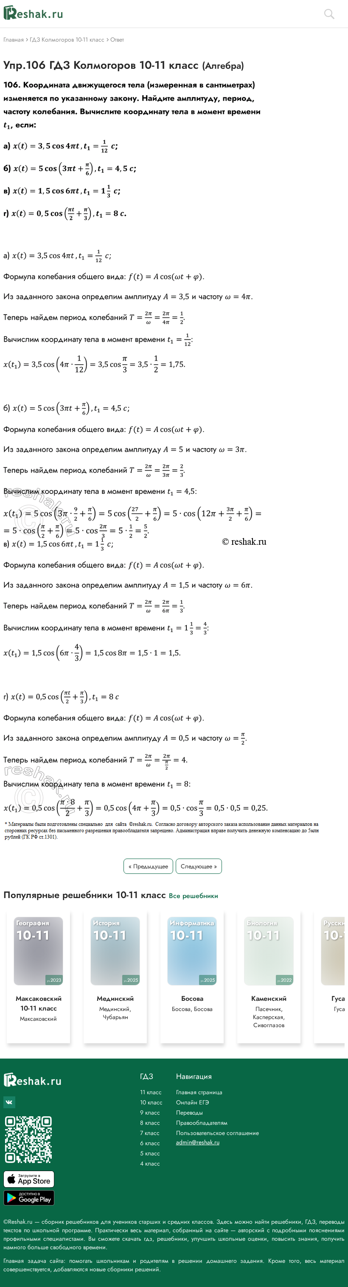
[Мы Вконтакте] (9, 1102)
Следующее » (199, 866)
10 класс (151, 1102)
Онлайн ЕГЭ (192, 1102)
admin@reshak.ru (197, 1142)
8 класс (150, 1122)
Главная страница (199, 1092)
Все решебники (193, 895)
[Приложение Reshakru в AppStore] (28, 1185)
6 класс (150, 1143)
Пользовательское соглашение (217, 1133)
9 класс (150, 1112)
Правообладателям (201, 1122)
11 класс (151, 1092)
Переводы (189, 1112)
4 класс (150, 1163)
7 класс (150, 1133)
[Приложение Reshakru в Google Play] (28, 1203)
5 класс (150, 1153)
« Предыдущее (148, 866)
